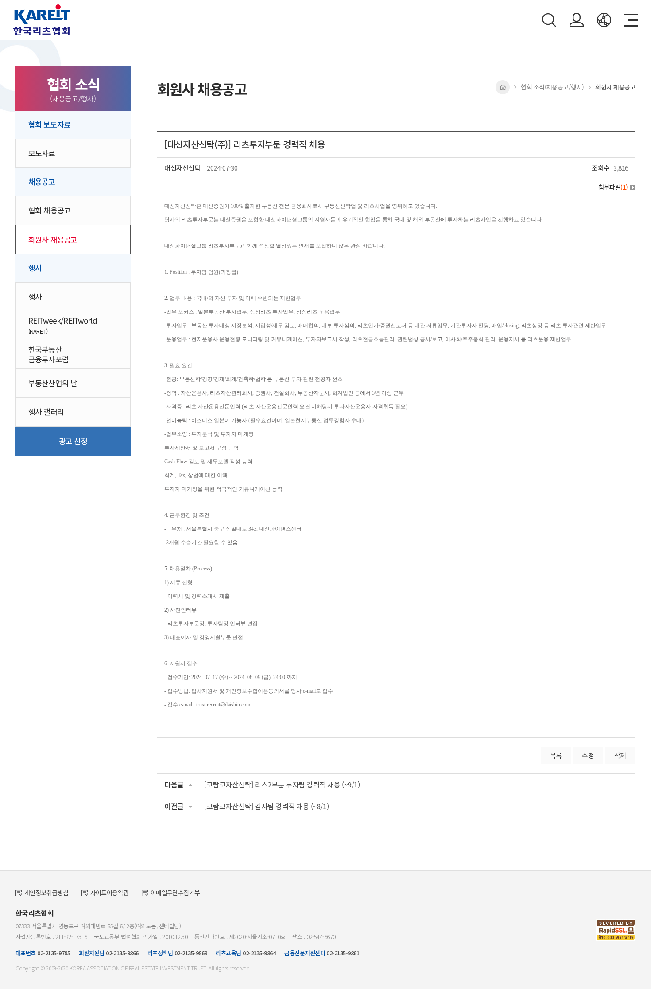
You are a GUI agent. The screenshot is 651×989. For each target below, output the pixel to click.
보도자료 (41, 153)
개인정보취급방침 (46, 892)
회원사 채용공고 (52, 239)
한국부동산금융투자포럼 (48, 354)
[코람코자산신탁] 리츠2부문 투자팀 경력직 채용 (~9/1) (282, 784)
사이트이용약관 (109, 892)
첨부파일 (613, 186)
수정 (588, 755)
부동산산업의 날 (52, 382)
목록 (556, 755)
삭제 (620, 755)
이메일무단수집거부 (175, 892)
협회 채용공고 (49, 210)
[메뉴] (631, 20)
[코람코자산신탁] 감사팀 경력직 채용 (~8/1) (266, 806)
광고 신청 (73, 440)
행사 (35, 296)
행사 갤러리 (46, 411)
